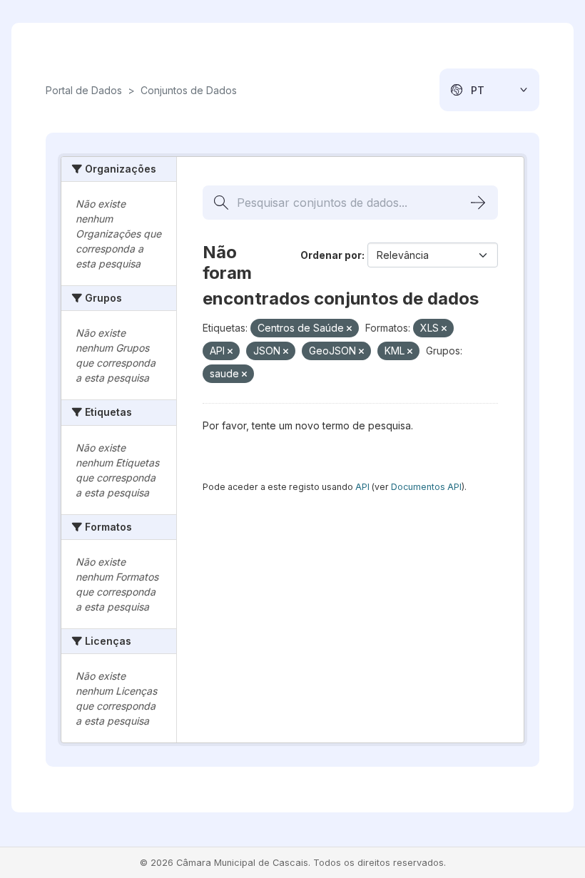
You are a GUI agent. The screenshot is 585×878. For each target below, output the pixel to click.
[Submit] (478, 202)
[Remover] (349, 329)
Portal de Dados (84, 90)
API (362, 486)
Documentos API (426, 486)
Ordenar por (331, 255)
